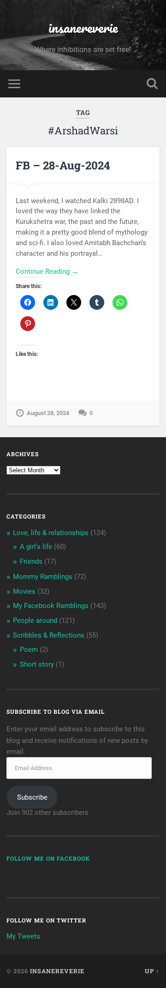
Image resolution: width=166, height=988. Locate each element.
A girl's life (36, 546)
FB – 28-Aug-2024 (63, 165)
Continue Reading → (47, 271)
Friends (31, 561)
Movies (24, 591)
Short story (37, 664)
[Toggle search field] (152, 83)
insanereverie (83, 27)
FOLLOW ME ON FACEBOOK (48, 858)
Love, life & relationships (51, 533)
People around (35, 620)
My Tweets (23, 936)
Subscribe (32, 797)
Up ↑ (152, 971)
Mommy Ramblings (42, 576)
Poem (29, 649)
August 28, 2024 (48, 413)
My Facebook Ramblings (51, 606)
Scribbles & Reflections (48, 635)
